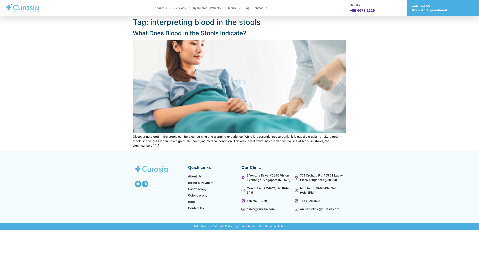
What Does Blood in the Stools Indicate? (189, 33)
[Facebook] (138, 184)
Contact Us (259, 8)
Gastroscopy (197, 189)
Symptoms (200, 8)
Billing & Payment (200, 182)
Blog (246, 8)
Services (180, 8)
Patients (215, 8)
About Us (161, 8)
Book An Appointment (429, 10)
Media (232, 8)
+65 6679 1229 (362, 10)
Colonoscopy (197, 195)
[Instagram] (145, 184)
